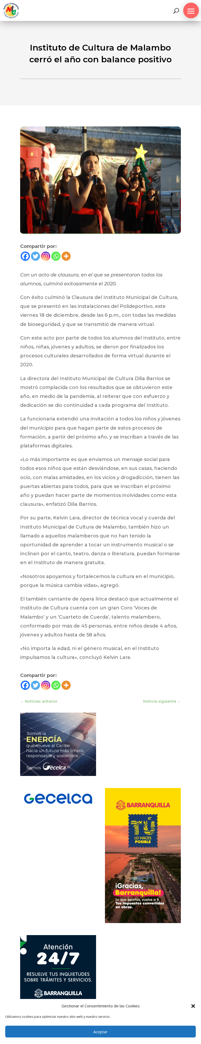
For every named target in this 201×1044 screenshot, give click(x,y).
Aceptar (100, 1031)
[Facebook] (25, 256)
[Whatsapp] (55, 256)
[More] (66, 256)
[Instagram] (45, 256)
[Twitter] (35, 256)
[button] (193, 1006)
